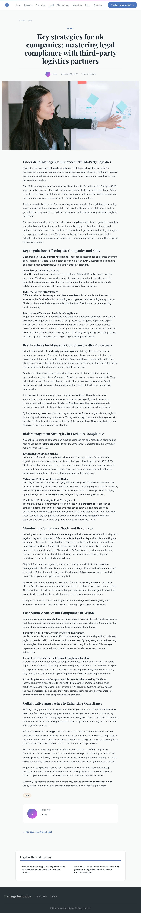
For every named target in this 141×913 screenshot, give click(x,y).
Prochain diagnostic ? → (122, 5)
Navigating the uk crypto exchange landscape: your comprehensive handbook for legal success (43, 869)
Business (28, 5)
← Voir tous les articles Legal (37, 832)
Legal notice (41, 896)
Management (63, 5)
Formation (40, 5)
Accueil (22, 20)
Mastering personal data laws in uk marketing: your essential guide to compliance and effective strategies (96, 869)
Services (98, 5)
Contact (53, 896)
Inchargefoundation (17, 896)
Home (18, 5)
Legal (51, 5)
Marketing (77, 5)
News (87, 5)
